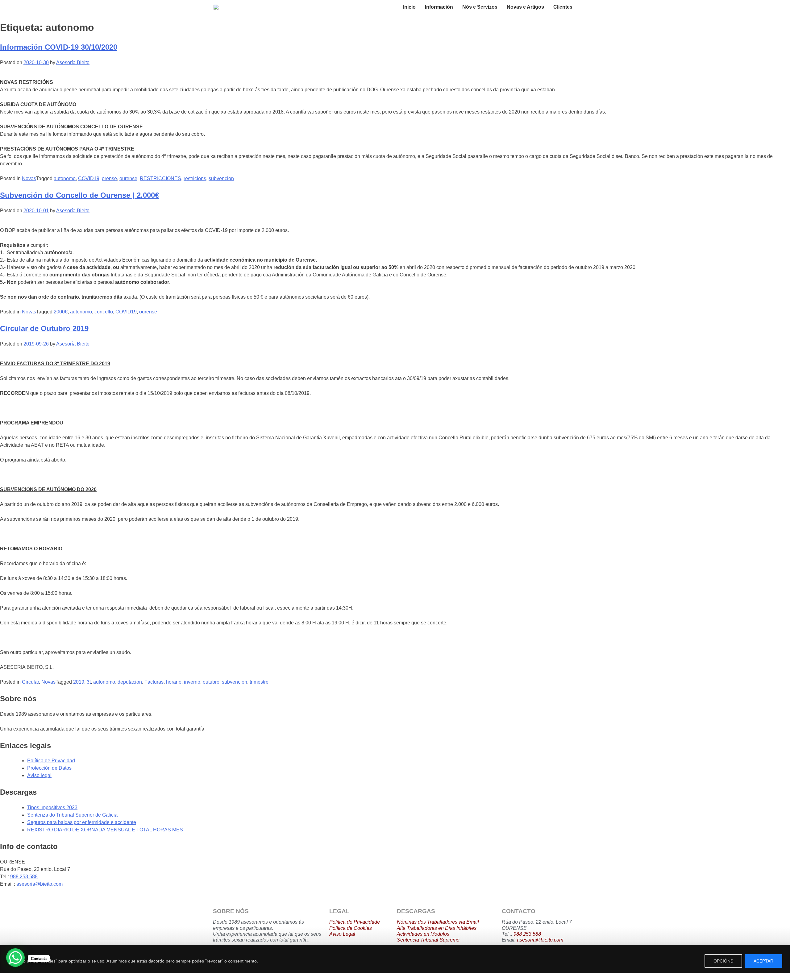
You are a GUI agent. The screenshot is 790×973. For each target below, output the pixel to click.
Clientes (562, 7)
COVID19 (88, 178)
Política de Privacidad (51, 760)
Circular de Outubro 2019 (44, 328)
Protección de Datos (49, 768)
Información (439, 7)
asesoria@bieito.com (39, 884)
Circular (30, 682)
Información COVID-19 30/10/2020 (58, 47)
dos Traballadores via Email (448, 922)
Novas (29, 178)
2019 (78, 682)
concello (103, 311)
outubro (211, 682)
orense (109, 178)
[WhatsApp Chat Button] (15, 957)
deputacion (130, 682)
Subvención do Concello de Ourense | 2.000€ (79, 195)
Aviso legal (39, 775)
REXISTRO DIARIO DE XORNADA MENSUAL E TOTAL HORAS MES (105, 829)
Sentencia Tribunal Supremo (428, 939)
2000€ (61, 311)
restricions (195, 178)
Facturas (154, 682)
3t (89, 682)
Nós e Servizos (479, 7)
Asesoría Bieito (72, 62)
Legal (348, 934)
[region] (395, 959)
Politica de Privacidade (354, 922)
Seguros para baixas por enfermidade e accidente (81, 822)
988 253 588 (24, 876)
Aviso (335, 934)
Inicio (409, 7)
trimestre (259, 682)
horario (173, 682)
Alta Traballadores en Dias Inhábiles (436, 928)
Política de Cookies (350, 928)
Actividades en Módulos (423, 934)
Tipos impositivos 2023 (52, 807)
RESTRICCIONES (160, 178)
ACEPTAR (763, 961)
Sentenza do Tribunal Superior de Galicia (72, 815)
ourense (128, 178)
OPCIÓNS (723, 961)
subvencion (221, 178)
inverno (192, 682)
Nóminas (407, 922)
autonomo (65, 178)
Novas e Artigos (525, 7)
